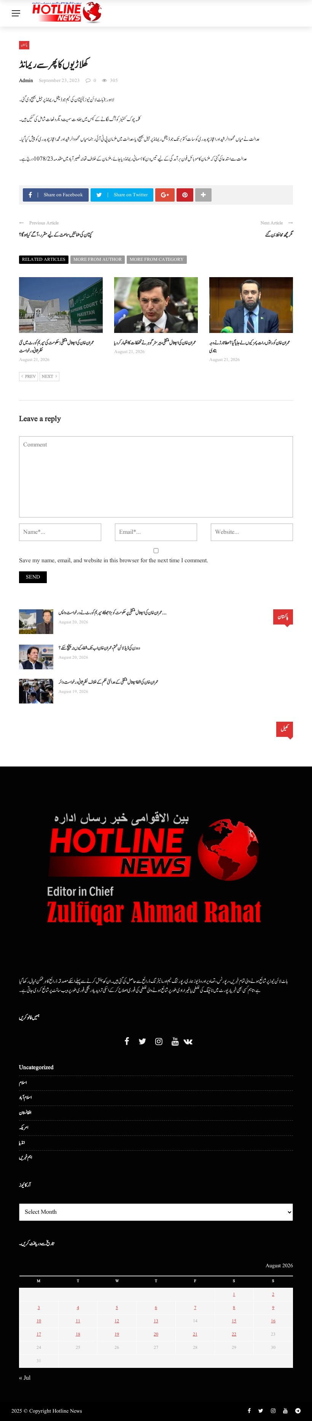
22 (234, 1334)
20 (156, 1334)
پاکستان (24, 44)
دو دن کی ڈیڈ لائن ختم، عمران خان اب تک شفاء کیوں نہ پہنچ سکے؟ (99, 648)
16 (273, 1321)
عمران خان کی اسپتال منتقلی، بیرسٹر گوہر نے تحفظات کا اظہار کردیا (155, 343)
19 (117, 1334)
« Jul (24, 1378)
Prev (30, 377)
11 (78, 1321)
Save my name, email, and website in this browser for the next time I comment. (113, 561)
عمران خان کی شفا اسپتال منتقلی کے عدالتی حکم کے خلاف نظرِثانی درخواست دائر (108, 682)
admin (26, 80)
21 (195, 1334)
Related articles (43, 259)
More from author (97, 259)
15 (234, 1321)
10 (39, 1321)
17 (39, 1334)
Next (47, 377)
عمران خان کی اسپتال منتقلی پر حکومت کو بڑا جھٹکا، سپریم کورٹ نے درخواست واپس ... (113, 613)
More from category (157, 259)
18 (78, 1334)
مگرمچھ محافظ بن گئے (279, 235)
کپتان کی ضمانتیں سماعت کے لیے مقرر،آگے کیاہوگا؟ (55, 235)
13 (156, 1321)
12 (117, 1321)
